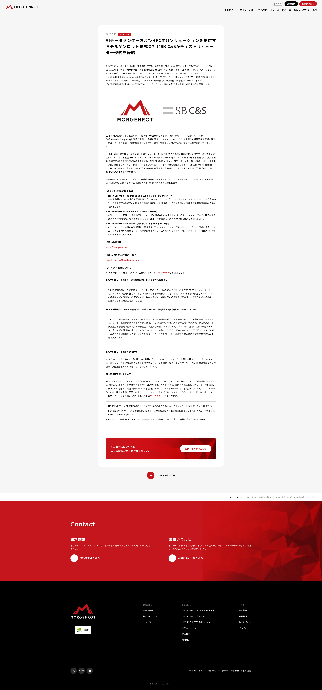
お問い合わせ (245, 622)
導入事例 (262, 9)
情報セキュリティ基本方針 (218, 671)
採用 (315, 9)
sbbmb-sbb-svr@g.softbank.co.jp (123, 259)
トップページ (149, 610)
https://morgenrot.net (117, 247)
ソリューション (247, 9)
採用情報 (243, 610)
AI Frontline (164, 272)
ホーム (229, 497)
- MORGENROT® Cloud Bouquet (198, 610)
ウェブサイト (156, 395)
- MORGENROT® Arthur (193, 616)
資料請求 (243, 616)
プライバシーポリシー (196, 671)
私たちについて (302, 9)
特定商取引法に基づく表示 (241, 671)
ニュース (274, 9)
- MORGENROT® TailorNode (196, 622)
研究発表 (286, 9)
